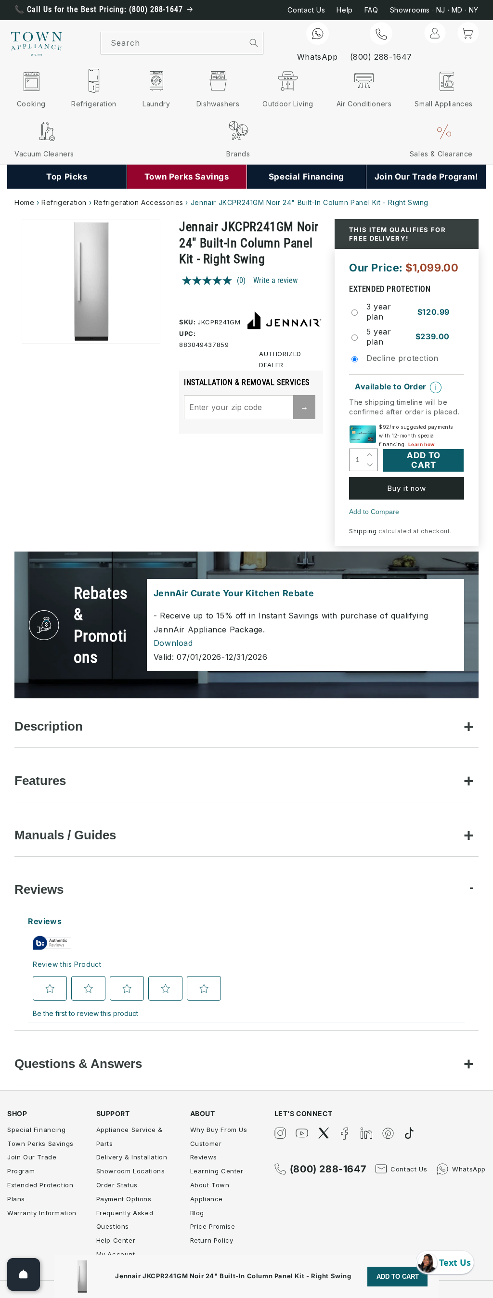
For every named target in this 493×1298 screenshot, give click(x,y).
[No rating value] (209, 280)
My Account (115, 1254)
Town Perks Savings (40, 1143)
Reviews (39, 889)
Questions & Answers (78, 1063)
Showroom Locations (130, 1171)
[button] (468, 32)
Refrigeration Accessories (138, 202)
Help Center (116, 1240)
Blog (197, 1213)
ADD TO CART (397, 1276)
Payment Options (124, 1199)
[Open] (23, 1274)
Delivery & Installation (132, 1157)
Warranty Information (42, 1213)
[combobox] (173, 43)
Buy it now (406, 488)
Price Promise (212, 1226)
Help (344, 10)
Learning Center (217, 1171)
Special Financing (36, 1129)
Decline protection (402, 358)
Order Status (117, 1185)
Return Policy (212, 1240)
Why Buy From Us (218, 1129)
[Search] (254, 42)
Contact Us (306, 10)
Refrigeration (64, 202)
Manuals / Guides (65, 835)
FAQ (371, 10)
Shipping (363, 531)
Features (40, 780)
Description (48, 726)
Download (173, 643)
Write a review (275, 280)
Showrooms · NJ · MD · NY (434, 10)
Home (24, 202)
